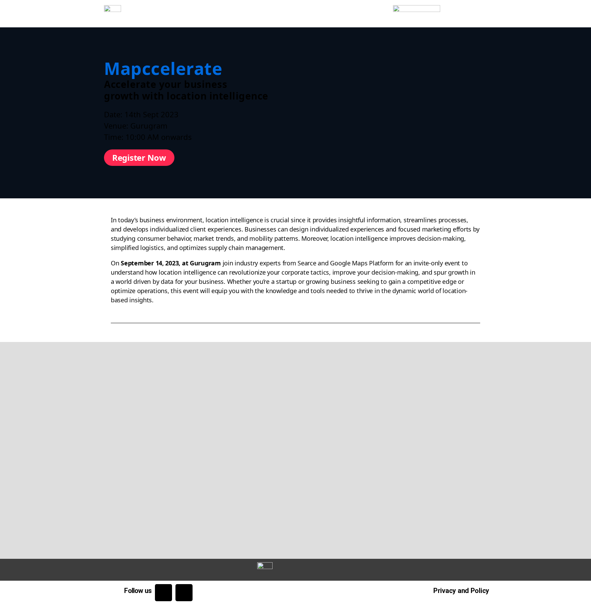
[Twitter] (163, 592)
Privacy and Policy (461, 591)
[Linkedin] (184, 592)
